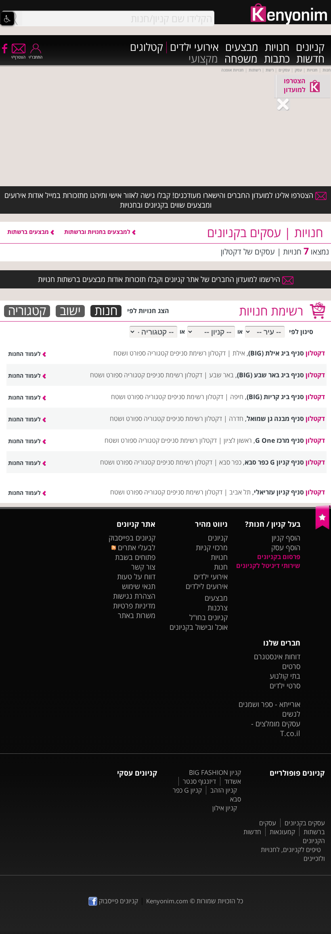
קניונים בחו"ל (208, 617)
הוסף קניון (286, 538)
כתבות (277, 59)
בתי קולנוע (285, 676)
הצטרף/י (18, 57)
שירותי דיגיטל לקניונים (268, 565)
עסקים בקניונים (305, 822)
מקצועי (203, 59)
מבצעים (241, 47)
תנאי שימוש (138, 586)
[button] (7, 18)
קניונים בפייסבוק (132, 538)
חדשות (310, 59)
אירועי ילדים (194, 47)
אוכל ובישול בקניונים (199, 627)
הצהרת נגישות (134, 596)
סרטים (291, 666)
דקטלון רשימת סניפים (198, 353)
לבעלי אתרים (135, 547)
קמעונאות (282, 831)
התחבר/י (35, 57)
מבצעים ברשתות (28, 232)
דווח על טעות (136, 576)
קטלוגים (146, 47)
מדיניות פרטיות (134, 605)
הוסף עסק (285, 547)
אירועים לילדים (207, 586)
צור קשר (143, 567)
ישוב (70, 311)
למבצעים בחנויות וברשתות (98, 232)
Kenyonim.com (167, 901)
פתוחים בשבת (135, 557)
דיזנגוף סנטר (199, 781)
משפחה (241, 59)
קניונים (310, 47)
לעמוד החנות (25, 354)
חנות (105, 311)
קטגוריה (27, 311)
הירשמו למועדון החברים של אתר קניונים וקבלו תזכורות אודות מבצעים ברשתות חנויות (160, 279)
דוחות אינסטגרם (277, 656)
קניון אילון (224, 808)
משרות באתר (136, 615)
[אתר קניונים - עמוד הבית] (323, 527)
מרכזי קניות (212, 547)
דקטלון (315, 353)
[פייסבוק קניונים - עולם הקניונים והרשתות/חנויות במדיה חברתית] (4, 48)
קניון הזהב (223, 790)
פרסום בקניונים (278, 556)
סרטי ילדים (285, 685)
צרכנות (217, 607)
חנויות (277, 47)
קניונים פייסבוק (117, 900)
